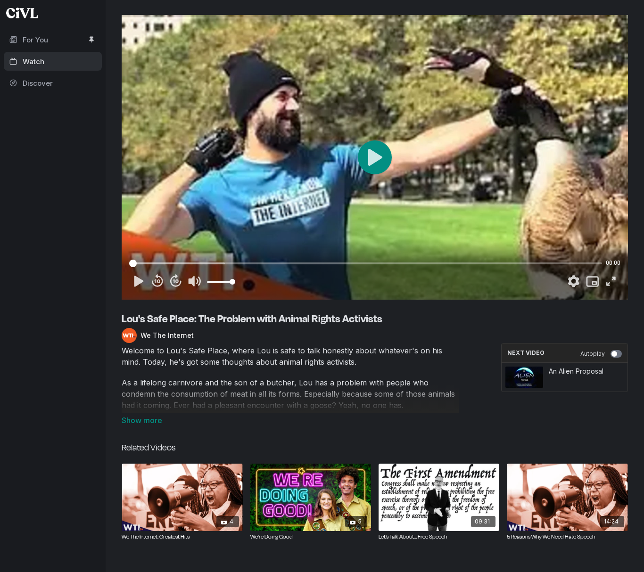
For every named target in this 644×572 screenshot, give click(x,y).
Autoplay (592, 353)
